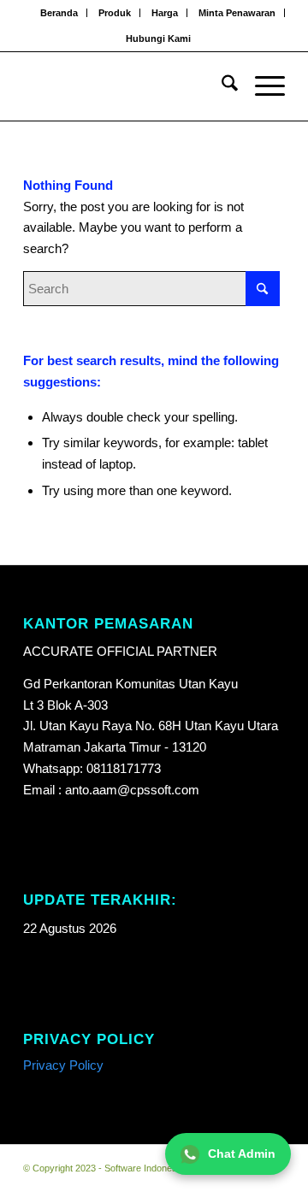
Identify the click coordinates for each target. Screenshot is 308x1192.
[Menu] (261, 86)
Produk (114, 13)
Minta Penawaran (236, 13)
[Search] (221, 86)
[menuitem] (59, 13)
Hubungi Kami (158, 38)
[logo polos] (128, 86)
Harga (164, 13)
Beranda (59, 13)
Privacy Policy (63, 1065)
